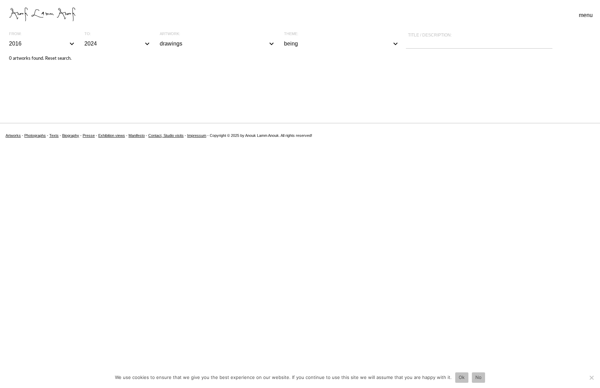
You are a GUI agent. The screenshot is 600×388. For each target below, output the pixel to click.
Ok (462, 377)
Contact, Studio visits (166, 135)
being (342, 44)
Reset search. (58, 58)
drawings (218, 44)
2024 (117, 44)
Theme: (291, 34)
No (478, 377)
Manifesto (136, 135)
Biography (70, 135)
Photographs (35, 135)
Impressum (196, 135)
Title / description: (430, 35)
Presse (89, 135)
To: (87, 34)
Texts (54, 135)
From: (15, 34)
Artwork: (170, 34)
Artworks (13, 135)
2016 (42, 44)
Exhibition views (111, 135)
